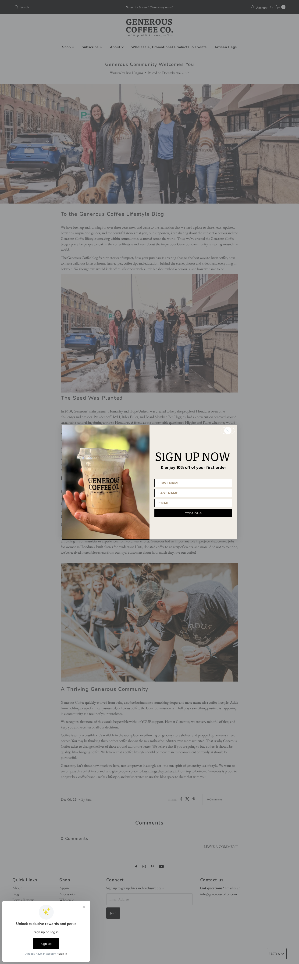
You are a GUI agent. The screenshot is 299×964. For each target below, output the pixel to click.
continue (193, 513)
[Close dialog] (228, 430)
